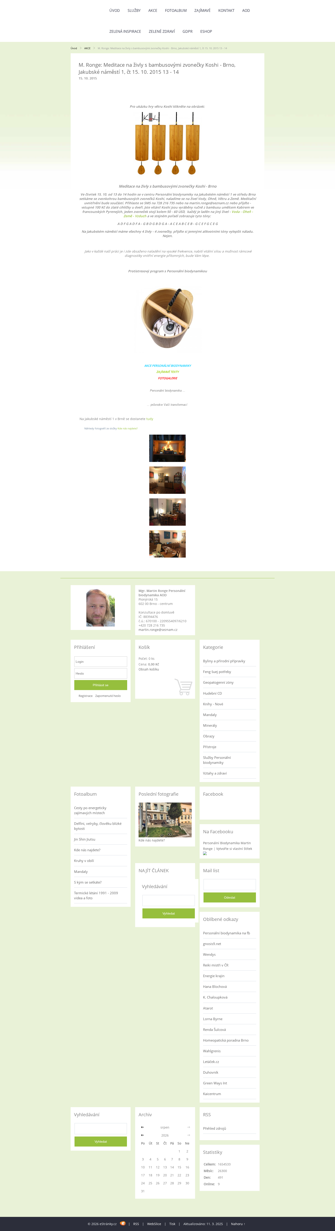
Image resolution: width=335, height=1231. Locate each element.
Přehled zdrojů (214, 1128)
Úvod (114, 10)
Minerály (210, 725)
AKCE (152, 10)
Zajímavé (202, 10)
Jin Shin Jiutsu (84, 839)
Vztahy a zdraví (215, 773)
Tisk (172, 1224)
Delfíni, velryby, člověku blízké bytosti (97, 826)
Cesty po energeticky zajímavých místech (90, 810)
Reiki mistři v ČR (215, 965)
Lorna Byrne (212, 1019)
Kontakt (226, 10)
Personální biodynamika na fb (226, 933)
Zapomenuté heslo (108, 696)
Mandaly (210, 714)
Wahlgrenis (212, 1051)
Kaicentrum (212, 1093)
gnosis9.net (212, 943)
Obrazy (208, 736)
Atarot (208, 1008)
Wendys (209, 954)
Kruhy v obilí (84, 860)
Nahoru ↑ (238, 1224)
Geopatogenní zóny (218, 682)
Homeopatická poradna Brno (226, 1040)
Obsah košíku (149, 669)
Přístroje (209, 746)
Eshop (206, 31)
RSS (136, 1224)
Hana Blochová (215, 986)
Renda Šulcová (214, 1029)
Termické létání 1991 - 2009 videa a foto (96, 895)
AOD (246, 10)
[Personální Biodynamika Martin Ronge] (205, 854)
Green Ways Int (215, 1083)
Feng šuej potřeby (217, 671)
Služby (134, 10)
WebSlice (154, 1224)
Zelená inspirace (125, 31)
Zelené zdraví (162, 31)
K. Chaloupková (215, 997)
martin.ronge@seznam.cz (158, 629)
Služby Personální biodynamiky (217, 760)
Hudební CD (212, 693)
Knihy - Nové (213, 704)
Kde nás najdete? (128, 428)
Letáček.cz (211, 1061)
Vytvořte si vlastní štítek (234, 848)
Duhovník (210, 1072)
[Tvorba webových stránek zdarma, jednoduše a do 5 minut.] (123, 1223)
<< (143, 1127)
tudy (149, 419)
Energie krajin (213, 976)
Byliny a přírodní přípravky (224, 661)
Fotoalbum (176, 10)
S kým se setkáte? (87, 882)
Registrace (86, 696)
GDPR (188, 31)
